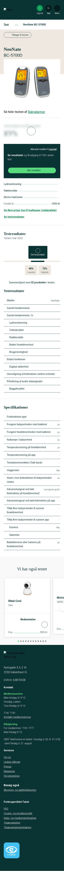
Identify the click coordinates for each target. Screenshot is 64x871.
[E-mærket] (12, 850)
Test (6, 24)
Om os (7, 757)
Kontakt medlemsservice (17, 717)
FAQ (6, 808)
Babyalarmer (36, 112)
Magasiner (9, 771)
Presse (7, 766)
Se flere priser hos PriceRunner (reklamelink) (30, 210)
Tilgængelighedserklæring (17, 827)
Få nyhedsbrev (12, 775)
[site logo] (14, 10)
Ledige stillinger (12, 761)
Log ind (53, 149)
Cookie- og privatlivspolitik (18, 813)
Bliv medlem (34, 170)
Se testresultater (14, 216)
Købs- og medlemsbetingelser (20, 818)
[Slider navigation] (18, 641)
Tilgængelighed (12, 822)
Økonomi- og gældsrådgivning (20, 790)
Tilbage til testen (20, 35)
